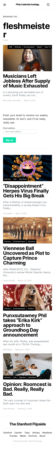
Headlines (47, 432)
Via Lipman (8, 213)
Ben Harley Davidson (12, 100)
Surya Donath (9, 280)
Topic (27, 432)
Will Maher (7, 349)
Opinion (22, 377)
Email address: (9, 128)
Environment (29, 47)
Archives (32, 435)
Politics (31, 308)
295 (10, 47)
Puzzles (13, 435)
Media (23, 435)
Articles (18, 47)
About (42, 435)
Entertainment (19, 241)
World (39, 47)
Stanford (22, 179)
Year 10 (47, 47)
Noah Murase (9, 408)
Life (14, 179)
